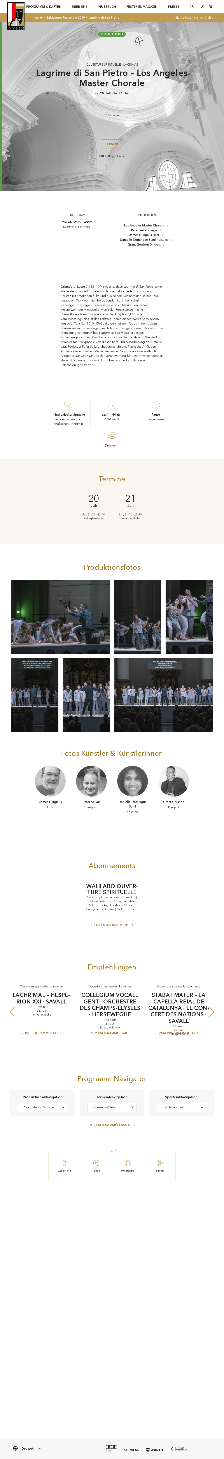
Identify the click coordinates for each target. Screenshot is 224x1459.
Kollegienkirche (115, 156)
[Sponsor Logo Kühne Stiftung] (178, 1449)
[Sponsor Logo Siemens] (131, 1449)
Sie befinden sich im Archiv (194, 18)
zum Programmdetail (40, 1033)
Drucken (111, 445)
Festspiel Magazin (142, 7)
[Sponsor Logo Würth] (154, 1450)
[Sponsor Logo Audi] (111, 1448)
